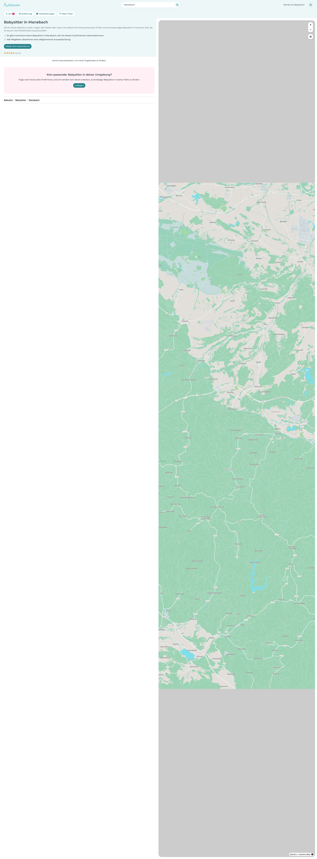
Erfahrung (26, 14)
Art (11, 14)
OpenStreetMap (304, 854)
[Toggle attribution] (312, 854)
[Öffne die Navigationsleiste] (310, 4)
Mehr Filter (67, 14)
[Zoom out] (310, 29)
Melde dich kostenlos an (18, 46)
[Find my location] (310, 36)
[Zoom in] (310, 24)
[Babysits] (12, 5)
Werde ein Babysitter (294, 5)
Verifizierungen (46, 14)
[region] (236, 438)
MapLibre (293, 854)
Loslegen (79, 85)
